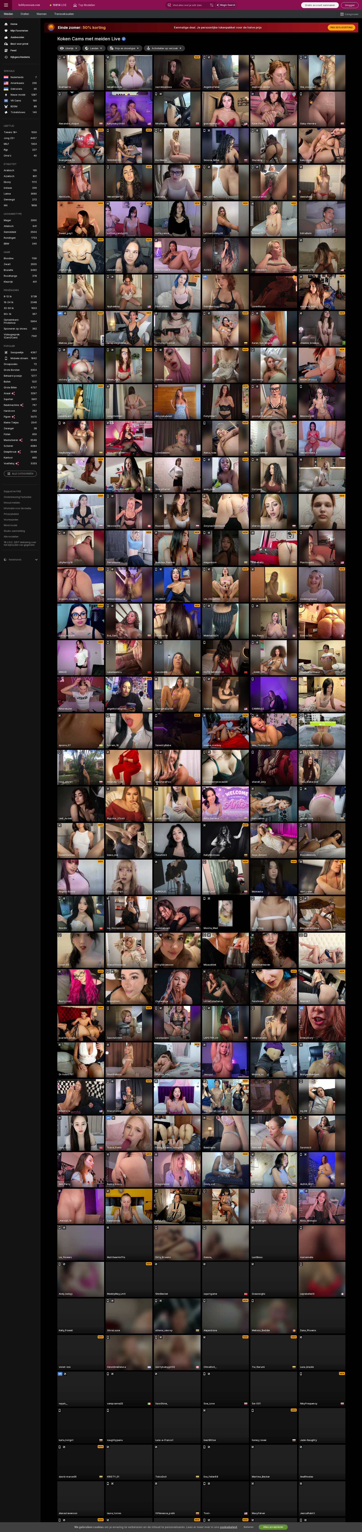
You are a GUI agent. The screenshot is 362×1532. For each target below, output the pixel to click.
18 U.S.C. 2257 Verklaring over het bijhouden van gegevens (20, 543)
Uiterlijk (69, 48)
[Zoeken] (211, 5)
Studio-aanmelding (14, 531)
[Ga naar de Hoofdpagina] (29, 5)
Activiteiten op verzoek (165, 48)
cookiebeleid (228, 1527)
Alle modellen (11, 536)
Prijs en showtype (125, 48)
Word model (10, 525)
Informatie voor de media (17, 508)
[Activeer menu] (6, 5)
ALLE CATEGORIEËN (22, 473)
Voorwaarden (11, 519)
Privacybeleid (11, 514)
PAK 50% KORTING (341, 27)
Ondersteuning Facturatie (17, 497)
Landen (94, 48)
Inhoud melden (12, 502)
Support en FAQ (12, 491)
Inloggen (350, 5)
